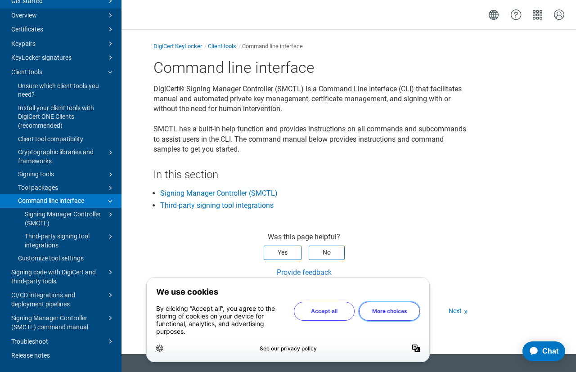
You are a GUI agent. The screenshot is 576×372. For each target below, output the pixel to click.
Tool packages (38, 187)
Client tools (26, 72)
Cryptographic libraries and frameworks (56, 156)
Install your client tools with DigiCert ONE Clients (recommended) (56, 116)
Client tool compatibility (50, 139)
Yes (283, 252)
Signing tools (36, 174)
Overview (24, 15)
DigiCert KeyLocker (177, 46)
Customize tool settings (51, 258)
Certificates (27, 29)
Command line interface (51, 200)
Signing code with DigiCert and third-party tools (53, 277)
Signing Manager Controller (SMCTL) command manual (49, 322)
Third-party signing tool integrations (57, 241)
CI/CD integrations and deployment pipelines (43, 299)
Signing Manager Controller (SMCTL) (63, 219)
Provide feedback (304, 272)
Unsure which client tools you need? (58, 90)
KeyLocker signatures (41, 57)
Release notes (30, 355)
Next (455, 310)
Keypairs (23, 43)
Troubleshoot (29, 341)
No (327, 252)
